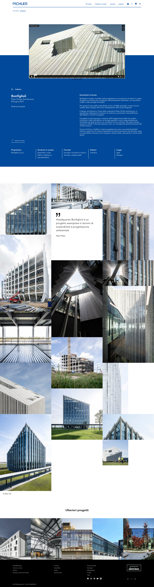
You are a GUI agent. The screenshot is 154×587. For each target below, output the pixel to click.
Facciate (112, 4)
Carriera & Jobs (58, 572)
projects (121, 4)
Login (88, 575)
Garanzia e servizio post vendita (21, 572)
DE (128, 579)
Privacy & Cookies (91, 565)
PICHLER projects (17, 565)
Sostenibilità (57, 568)
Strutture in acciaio (101, 4)
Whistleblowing (91, 570)
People (56, 570)
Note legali (90, 568)
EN (135, 579)
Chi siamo (89, 4)
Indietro (18, 89)
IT (131, 579)
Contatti (89, 572)
